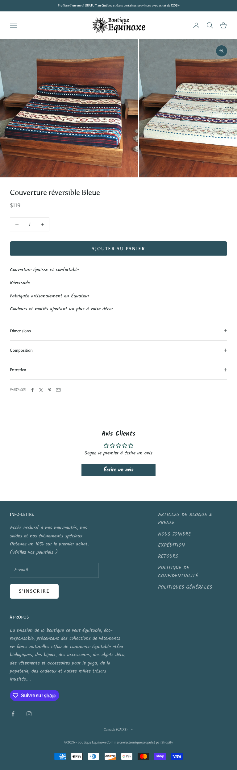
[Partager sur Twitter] (41, 389)
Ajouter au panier (118, 248)
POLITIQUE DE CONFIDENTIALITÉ (178, 572)
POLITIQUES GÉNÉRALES (185, 587)
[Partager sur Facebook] (32, 389)
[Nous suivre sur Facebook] (13, 714)
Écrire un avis (118, 470)
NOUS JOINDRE (174, 534)
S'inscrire (34, 591)
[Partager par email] (58, 389)
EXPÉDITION (171, 545)
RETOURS (168, 556)
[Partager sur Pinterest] (49, 389)
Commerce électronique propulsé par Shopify (139, 742)
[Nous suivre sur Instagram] (29, 714)
